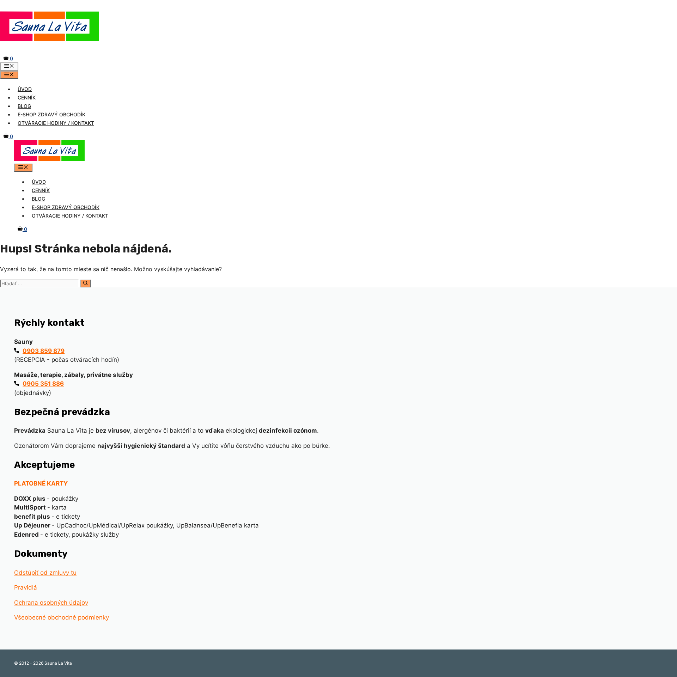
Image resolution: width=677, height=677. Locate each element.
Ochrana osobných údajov (51, 602)
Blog (24, 106)
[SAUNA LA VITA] (49, 159)
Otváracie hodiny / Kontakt (56, 123)
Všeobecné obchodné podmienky (61, 617)
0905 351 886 (43, 383)
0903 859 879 (44, 350)
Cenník (27, 97)
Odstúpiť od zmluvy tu (45, 572)
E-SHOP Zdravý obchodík (51, 114)
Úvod (25, 89)
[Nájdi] (85, 283)
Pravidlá (25, 587)
